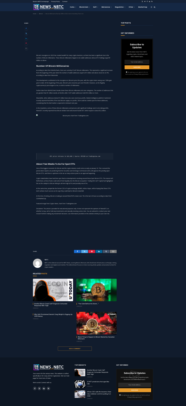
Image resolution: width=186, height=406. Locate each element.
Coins (72, 7)
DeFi (94, 7)
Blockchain (83, 7)
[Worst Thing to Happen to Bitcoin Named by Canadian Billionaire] (97, 323)
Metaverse (106, 7)
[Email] (26, 48)
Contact (64, 1)
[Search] (154, 7)
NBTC (46, 260)
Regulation (119, 7)
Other (131, 7)
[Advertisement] (74, 35)
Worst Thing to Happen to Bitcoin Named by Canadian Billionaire (96, 338)
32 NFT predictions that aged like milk (98, 383)
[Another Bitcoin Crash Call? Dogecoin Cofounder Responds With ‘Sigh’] (53, 290)
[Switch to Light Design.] (151, 7)
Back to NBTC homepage (41, 1)
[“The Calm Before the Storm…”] (97, 290)
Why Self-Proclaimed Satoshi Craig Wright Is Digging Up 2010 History (53, 315)
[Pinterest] (26, 43)
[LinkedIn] (26, 38)
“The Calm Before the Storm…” (88, 303)
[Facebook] (26, 28)
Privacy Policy (55, 1)
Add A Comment (75, 348)
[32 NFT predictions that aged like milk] (80, 384)
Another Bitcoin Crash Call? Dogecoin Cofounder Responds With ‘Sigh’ (50, 304)
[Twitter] (26, 33)
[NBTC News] (50, 7)
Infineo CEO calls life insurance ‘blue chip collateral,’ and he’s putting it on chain (99, 394)
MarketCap (142, 7)
